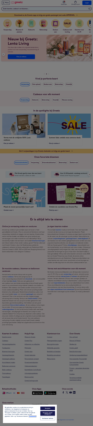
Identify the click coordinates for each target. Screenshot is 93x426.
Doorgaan (47, 408)
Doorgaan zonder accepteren (47, 413)
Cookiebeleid (32, 416)
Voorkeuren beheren (47, 418)
